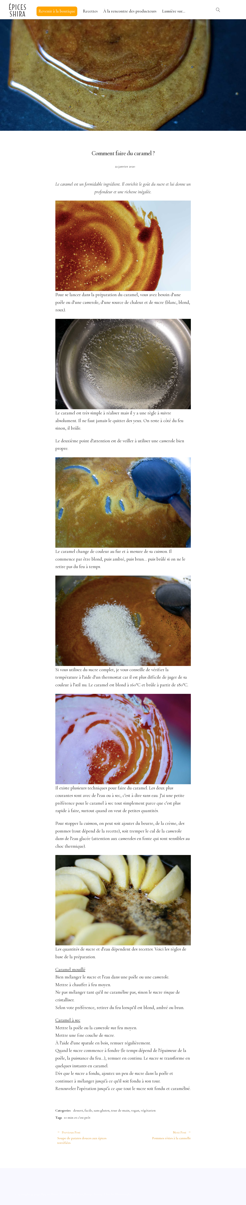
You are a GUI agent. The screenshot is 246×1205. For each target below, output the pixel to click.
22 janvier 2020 (125, 166)
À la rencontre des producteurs (129, 11)
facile (88, 1110)
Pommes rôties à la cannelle (157, 1135)
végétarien (148, 1110)
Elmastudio (123, 1194)
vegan (135, 1110)
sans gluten (102, 1110)
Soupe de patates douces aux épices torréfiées (81, 1137)
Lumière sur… (173, 11)
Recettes (90, 11)
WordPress (84, 1194)
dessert (78, 1110)
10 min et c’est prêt (77, 1117)
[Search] (218, 9)
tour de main (120, 1110)
